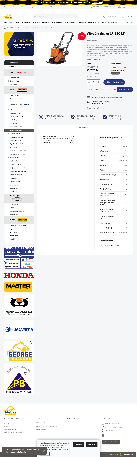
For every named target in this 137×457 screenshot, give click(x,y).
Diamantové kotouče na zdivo (18, 151)
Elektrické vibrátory (15, 140)
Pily (11, 109)
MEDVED (12, 90)
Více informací (63, 449)
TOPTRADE (13, 67)
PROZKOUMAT (97, 2)
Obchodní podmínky (27, 7)
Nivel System (13, 192)
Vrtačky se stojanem (16, 174)
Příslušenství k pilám (17, 116)
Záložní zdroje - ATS (15, 99)
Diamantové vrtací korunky (18, 171)
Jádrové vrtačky (14, 157)
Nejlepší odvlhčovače (42, 429)
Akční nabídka (14, 235)
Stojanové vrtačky (15, 164)
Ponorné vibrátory (15, 133)
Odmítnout (78, 445)
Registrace (7, 7)
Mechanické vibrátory (16, 137)
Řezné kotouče (14, 147)
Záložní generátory (41, 423)
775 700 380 (109, 430)
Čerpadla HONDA (15, 81)
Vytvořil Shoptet (113, 454)
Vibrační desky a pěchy (16, 130)
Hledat (76, 16)
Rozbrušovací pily (15, 113)
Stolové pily (13, 120)
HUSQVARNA (13, 104)
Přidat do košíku (112, 82)
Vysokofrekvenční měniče (17, 144)
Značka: (92, 40)
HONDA (12, 72)
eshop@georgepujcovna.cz (113, 423)
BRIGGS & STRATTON (16, 195)
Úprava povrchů (14, 185)
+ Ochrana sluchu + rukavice (100, 102)
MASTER (12, 220)
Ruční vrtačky (14, 161)
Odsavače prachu (15, 181)
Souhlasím (91, 445)
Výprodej (12, 239)
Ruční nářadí (13, 232)
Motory (12, 207)
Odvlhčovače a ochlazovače (18, 225)
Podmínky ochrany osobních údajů (46, 7)
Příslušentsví (13, 84)
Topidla (12, 229)
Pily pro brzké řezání (16, 127)
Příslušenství (14, 178)
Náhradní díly (14, 188)
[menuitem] (12, 22)
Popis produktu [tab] (84, 127)
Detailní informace (92, 59)
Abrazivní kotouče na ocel (17, 154)
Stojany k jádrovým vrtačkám (18, 168)
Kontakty (16, 7)
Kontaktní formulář (110, 442)
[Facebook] (103, 435)
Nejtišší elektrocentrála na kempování (46, 426)
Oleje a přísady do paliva (17, 211)
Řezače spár (14, 123)
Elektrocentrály (14, 77)
